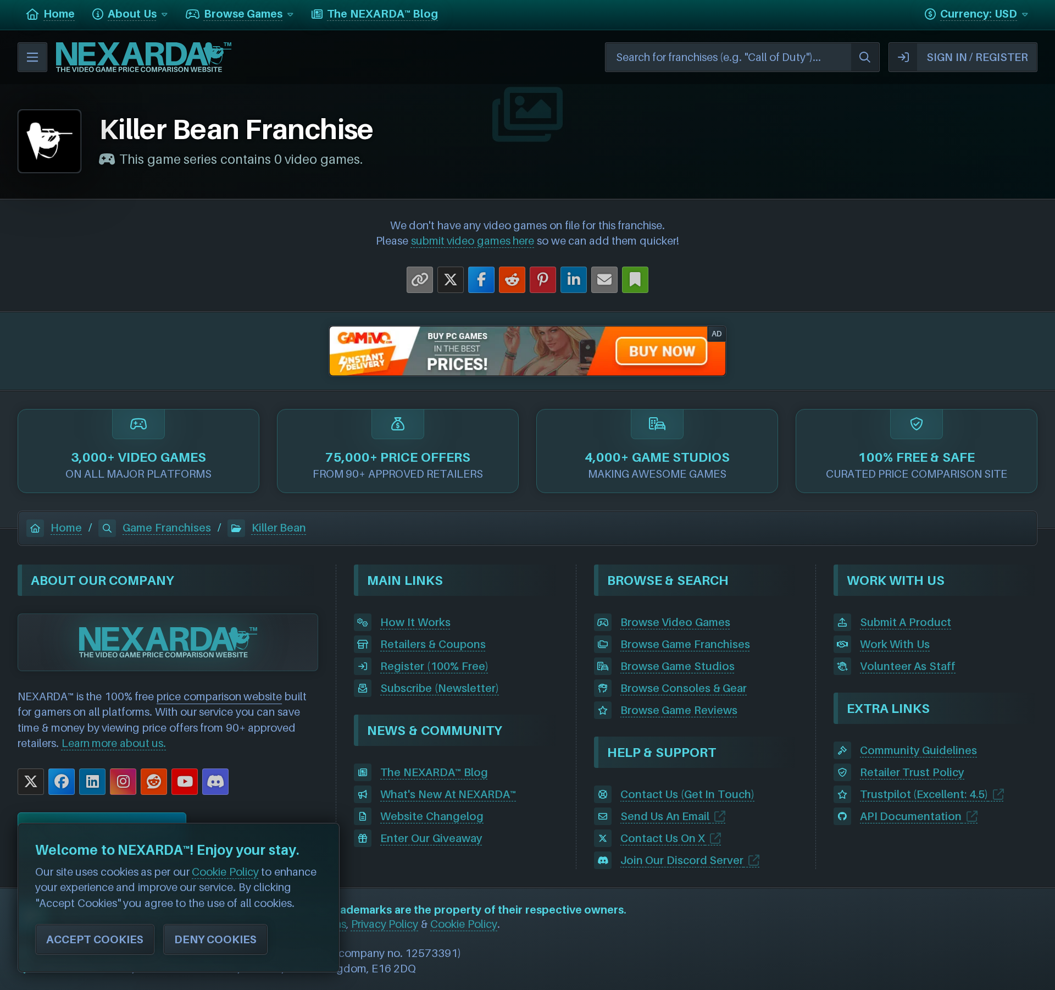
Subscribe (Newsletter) (439, 688)
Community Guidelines (919, 750)
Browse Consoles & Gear (683, 688)
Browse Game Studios (677, 666)
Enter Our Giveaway (431, 838)
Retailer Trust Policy (912, 772)
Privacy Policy (385, 924)
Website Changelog (432, 816)
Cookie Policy (463, 924)
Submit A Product (905, 622)
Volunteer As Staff (908, 666)
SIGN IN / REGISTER (977, 57)
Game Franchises (167, 527)
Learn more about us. (114, 743)
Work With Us (895, 644)
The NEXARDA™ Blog (433, 772)
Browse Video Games (675, 622)
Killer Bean (279, 527)
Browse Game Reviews (678, 710)
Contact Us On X (663, 838)
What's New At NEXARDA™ (448, 794)
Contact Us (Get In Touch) (687, 794)
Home (66, 527)
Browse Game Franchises (685, 644)
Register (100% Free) (434, 666)
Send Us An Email (665, 816)
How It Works (415, 622)
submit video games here (473, 240)
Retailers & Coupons (432, 644)
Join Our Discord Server (682, 860)
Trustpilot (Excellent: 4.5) (924, 794)
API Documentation (911, 816)
